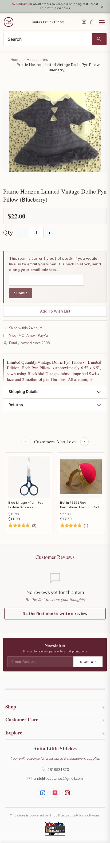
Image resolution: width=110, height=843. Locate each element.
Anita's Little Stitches (48, 21)
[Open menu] (102, 22)
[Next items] (84, 441)
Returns (16, 404)
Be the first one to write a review (54, 613)
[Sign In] (84, 22)
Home (15, 59)
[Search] (99, 39)
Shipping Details (23, 391)
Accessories (37, 59)
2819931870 (58, 769)
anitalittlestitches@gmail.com (58, 778)
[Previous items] (25, 441)
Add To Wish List (55, 311)
